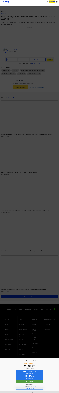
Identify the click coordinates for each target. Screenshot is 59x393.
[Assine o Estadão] (52, 1)
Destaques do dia (29, 388)
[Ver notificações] (57, 1)
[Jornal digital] (47, 1)
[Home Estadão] (5, 2)
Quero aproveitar (29, 381)
